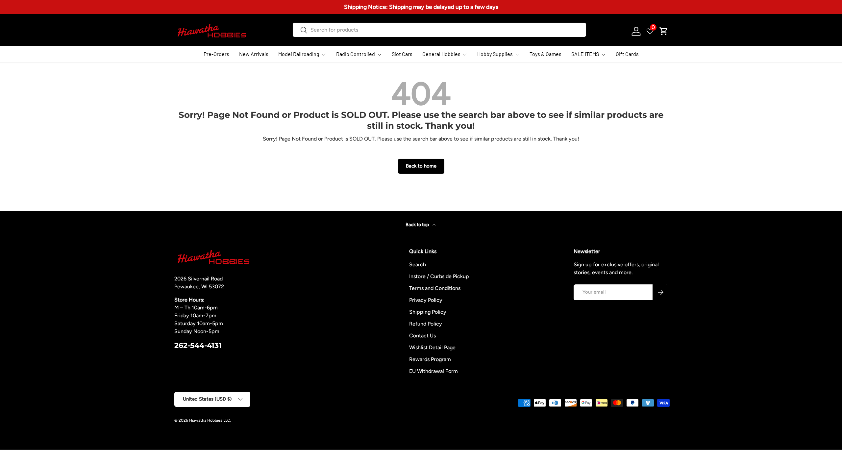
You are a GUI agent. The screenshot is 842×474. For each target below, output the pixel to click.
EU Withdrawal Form (433, 371)
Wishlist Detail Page (432, 347)
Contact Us (422, 335)
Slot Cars (402, 54)
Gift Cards (627, 54)
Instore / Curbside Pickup (439, 276)
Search (417, 264)
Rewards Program (430, 359)
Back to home (421, 166)
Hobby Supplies (495, 54)
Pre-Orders (216, 54)
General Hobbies (441, 54)
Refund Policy (425, 324)
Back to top (418, 224)
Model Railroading (298, 54)
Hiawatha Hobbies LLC (209, 420)
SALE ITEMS (585, 54)
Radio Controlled (355, 54)
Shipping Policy (427, 312)
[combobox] (439, 30)
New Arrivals (253, 54)
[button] (663, 31)
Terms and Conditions (434, 288)
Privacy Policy (425, 300)
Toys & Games (545, 54)
